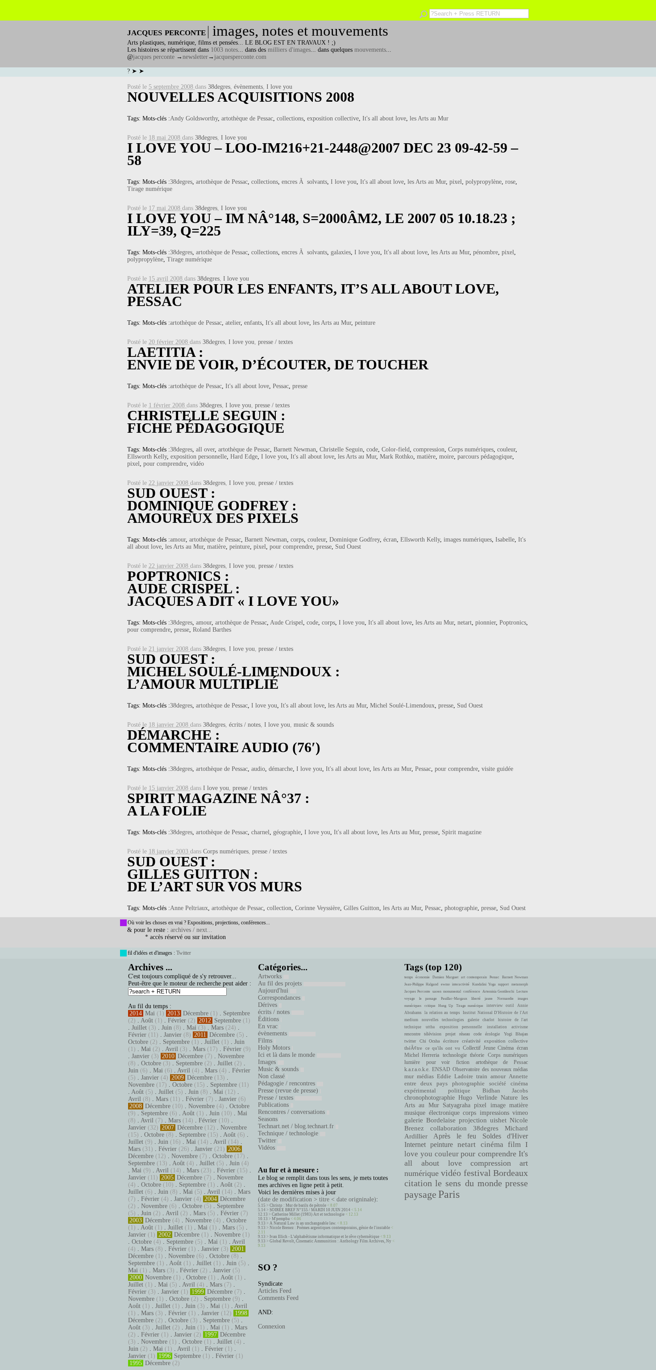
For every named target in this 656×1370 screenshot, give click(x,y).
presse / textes (275, 342)
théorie (477, 1055)
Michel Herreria (421, 1055)
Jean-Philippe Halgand (421, 984)
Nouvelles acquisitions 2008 (240, 97)
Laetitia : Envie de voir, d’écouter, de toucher (277, 358)
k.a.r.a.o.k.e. (417, 1069)
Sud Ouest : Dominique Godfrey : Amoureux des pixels (213, 505)
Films (266, 1040)
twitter (410, 1041)
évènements (248, 86)
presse (299, 386)
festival (477, 1173)
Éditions (269, 1019)
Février (177, 1020)
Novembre (231, 1056)
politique (459, 1090)
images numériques (468, 539)
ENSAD (441, 1069)
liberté (476, 999)
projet (450, 1033)
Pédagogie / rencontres (287, 1083)
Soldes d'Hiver (505, 1136)
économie (422, 977)
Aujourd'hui (274, 990)
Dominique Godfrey (354, 539)
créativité (471, 1040)
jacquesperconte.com (240, 57)
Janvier (173, 1034)
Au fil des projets (280, 983)
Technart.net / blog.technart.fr (297, 1126)
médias (425, 1076)
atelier (233, 322)
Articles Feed (274, 1290)
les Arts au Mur (429, 118)
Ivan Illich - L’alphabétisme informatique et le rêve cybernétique (324, 1236)
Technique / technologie (289, 1133)
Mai (150, 1013)
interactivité (460, 984)
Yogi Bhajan (516, 1033)
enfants (253, 322)
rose (510, 181)
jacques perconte (153, 57)
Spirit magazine (462, 832)
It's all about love (384, 118)
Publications (274, 1104)
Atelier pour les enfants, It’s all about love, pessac (313, 295)
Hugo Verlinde (477, 1097)
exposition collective (333, 118)
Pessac (281, 386)
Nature (509, 1097)
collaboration (448, 1128)
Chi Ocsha (429, 1041)
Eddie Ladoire (455, 1076)
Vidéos (267, 1147)
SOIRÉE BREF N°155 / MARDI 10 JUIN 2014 (310, 1210)
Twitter (183, 953)
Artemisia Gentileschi (498, 991)
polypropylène (483, 181)
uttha (430, 1027)
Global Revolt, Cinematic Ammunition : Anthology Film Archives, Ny (330, 1241)
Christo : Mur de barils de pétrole (298, 1205)
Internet (415, 1145)
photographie (460, 908)
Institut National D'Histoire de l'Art (495, 1012)
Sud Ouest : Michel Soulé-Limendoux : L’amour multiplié (233, 671)
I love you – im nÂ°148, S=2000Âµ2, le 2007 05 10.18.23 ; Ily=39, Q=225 (321, 224)
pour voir (438, 1062)
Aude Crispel (286, 622)
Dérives (268, 1005)
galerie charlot (481, 1020)
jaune (489, 999)
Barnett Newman (295, 449)
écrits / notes (245, 724)
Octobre (138, 1042)
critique (430, 1006)
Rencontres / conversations (292, 1112)
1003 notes (224, 49)
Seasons (268, 1119)
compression (428, 449)
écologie (492, 1033)
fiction (462, 1062)
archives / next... (191, 930)
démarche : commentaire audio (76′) (223, 741)
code (372, 449)
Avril (171, 1049)
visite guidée (497, 769)
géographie (287, 832)
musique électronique (431, 1112)
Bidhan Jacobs (505, 1090)
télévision (432, 1033)
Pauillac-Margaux (454, 999)
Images (268, 1062)
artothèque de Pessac (247, 118)
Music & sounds (279, 1069)
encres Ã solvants (304, 181)
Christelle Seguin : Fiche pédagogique (206, 421)
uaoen (436, 991)
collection (279, 908)
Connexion (271, 1326)
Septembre (236, 1013)
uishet (498, 1120)
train (481, 1076)
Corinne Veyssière (317, 908)
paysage (420, 1194)
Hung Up (445, 1006)
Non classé (272, 1076)
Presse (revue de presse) (289, 1090)
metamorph (519, 984)
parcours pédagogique (484, 456)
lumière (412, 1062)
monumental (452, 991)
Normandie (505, 999)
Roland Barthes (212, 629)
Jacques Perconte (417, 991)
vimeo (520, 1112)
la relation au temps (442, 1012)
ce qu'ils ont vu (442, 1048)
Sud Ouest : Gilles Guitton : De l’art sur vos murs (214, 873)
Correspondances (280, 997)
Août (147, 1020)
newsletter (195, 57)
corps (297, 539)
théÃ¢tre (413, 1048)
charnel (260, 832)
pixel (455, 181)
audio (258, 769)
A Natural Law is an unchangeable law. (303, 1223)
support (503, 984)
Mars (217, 1027)
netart (464, 622)
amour (178, 539)
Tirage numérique (149, 189)
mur (409, 1076)
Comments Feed (278, 1298)
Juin (167, 1027)
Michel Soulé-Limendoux (402, 705)
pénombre (485, 252)
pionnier (485, 622)
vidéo (197, 463)
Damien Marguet (445, 977)
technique (412, 1027)
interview (494, 1005)
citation (418, 1183)
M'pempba (281, 1219)
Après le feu (454, 1136)
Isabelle (505, 539)
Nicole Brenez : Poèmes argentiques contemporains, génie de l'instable (330, 1227)
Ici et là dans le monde (287, 1054)
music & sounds (314, 724)
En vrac (268, 1026)
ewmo (445, 984)
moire (446, 456)
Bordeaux (510, 1173)
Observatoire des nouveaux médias (490, 1069)
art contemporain (474, 977)
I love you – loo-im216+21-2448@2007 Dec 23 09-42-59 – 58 (322, 154)
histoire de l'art (513, 1020)
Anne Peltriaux (189, 908)
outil (510, 1005)
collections (290, 118)
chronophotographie (429, 1097)
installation (497, 1027)
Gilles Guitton (361, 908)
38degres (219, 86)
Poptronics (512, 622)
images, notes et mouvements (300, 31)
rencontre (412, 1033)
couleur (506, 449)
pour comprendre (165, 463)
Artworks (270, 976)
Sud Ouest (348, 546)
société (497, 1083)
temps (408, 977)
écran (390, 539)
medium (411, 1020)
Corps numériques (471, 449)
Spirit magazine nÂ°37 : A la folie (218, 804)
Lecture (522, 991)
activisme (519, 1027)
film (514, 1144)
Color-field (396, 449)
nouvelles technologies (443, 1020)
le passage (427, 999)
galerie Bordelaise (430, 1120)
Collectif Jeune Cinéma (488, 1048)
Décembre (195, 1013)
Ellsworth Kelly (147, 456)
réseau (464, 1033)
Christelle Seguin (341, 449)
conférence (471, 991)
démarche (281, 769)
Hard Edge (243, 456)
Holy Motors (275, 1047)
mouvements (370, 49)
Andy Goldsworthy (194, 118)
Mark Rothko (396, 456)
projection (473, 1120)
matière (426, 456)
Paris (449, 1194)
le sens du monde (468, 1183)
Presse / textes (276, 1097)
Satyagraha (456, 1105)
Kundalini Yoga (484, 984)
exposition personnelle (198, 456)
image (498, 1105)
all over (205, 449)
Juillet (139, 1027)
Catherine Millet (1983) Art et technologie (308, 1214)
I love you (279, 86)
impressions (494, 1112)
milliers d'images (289, 49)
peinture (365, 322)
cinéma (492, 1144)
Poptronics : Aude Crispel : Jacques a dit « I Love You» (233, 588)
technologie (455, 1055)
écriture (451, 1040)
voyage (409, 999)
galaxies (341, 252)
